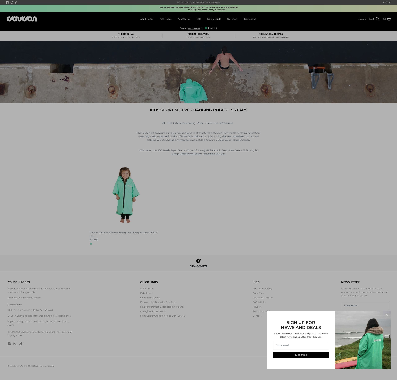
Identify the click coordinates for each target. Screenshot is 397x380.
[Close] (387, 314)
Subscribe (301, 355)
